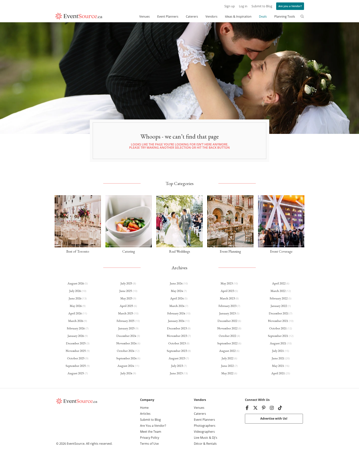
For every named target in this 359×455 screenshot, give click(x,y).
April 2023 (227, 291)
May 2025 (126, 298)
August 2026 (75, 283)
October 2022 (227, 336)
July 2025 (126, 283)
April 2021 (278, 373)
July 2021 (278, 351)
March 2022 (278, 291)
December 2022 (227, 321)
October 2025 (76, 358)
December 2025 (76, 343)
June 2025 (125, 291)
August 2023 (177, 358)
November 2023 (177, 336)
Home (144, 408)
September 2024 (126, 358)
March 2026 (75, 321)
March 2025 (125, 313)
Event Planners (167, 16)
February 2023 (227, 306)
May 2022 (227, 373)
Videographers (204, 432)
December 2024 (126, 336)
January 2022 (279, 306)
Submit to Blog (261, 6)
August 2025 (75, 373)
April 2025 (126, 306)
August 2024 (125, 366)
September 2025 (76, 366)
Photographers (204, 426)
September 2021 (278, 336)
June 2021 (278, 358)
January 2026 (75, 336)
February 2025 (125, 321)
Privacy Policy (149, 438)
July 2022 (227, 358)
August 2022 (227, 351)
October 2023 (177, 343)
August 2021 (278, 343)
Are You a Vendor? (153, 426)
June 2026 (75, 298)
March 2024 (176, 306)
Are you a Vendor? (290, 6)
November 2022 (227, 328)
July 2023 (177, 366)
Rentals (211, 444)
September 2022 (227, 343)
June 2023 (176, 373)
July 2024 (126, 373)
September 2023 (177, 351)
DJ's (214, 438)
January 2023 (227, 313)
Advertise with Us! (273, 418)
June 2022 (227, 366)
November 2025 (76, 351)
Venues (144, 16)
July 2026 (75, 291)
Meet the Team (150, 432)
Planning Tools (284, 16)
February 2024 (176, 313)
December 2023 (177, 328)
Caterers (192, 16)
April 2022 (279, 283)
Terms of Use (149, 444)
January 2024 (176, 321)
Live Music (201, 438)
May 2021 (278, 366)
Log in (243, 6)
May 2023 (227, 283)
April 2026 (75, 313)
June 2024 (176, 283)
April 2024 (177, 298)
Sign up (229, 6)
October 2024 (125, 351)
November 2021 (278, 321)
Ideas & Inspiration (238, 16)
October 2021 (278, 328)
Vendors (211, 16)
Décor (198, 444)
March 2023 (227, 298)
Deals (263, 16)
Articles (145, 414)
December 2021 (279, 313)
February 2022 (279, 298)
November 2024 (126, 343)
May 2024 (177, 291)
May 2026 (76, 306)
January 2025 (126, 328)
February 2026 (76, 328)
